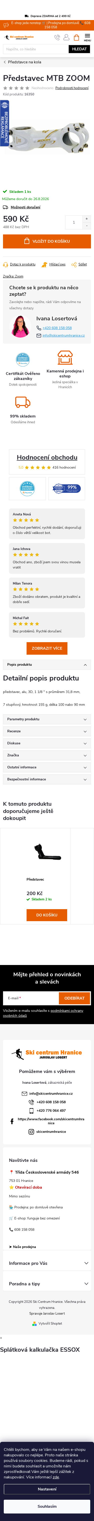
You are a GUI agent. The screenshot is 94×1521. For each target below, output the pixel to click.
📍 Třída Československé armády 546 (44, 1172)
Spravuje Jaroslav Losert (47, 1313)
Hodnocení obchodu (47, 457)
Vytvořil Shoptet (50, 1323)
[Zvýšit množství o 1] (86, 219)
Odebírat (74, 998)
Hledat (79, 49)
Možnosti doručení (25, 207)
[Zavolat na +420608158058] (57, 37)
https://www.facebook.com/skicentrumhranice (51, 1121)
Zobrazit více (47, 648)
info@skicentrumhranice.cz (64, 335)
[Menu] (87, 37)
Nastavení (47, 1489)
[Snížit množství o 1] (86, 225)
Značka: (13, 276)
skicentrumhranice (51, 1131)
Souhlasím (47, 1506)
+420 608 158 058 (57, 328)
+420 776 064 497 (51, 1110)
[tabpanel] (47, 876)
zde (56, 1477)
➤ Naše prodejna (22, 1247)
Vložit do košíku (51, 241)
